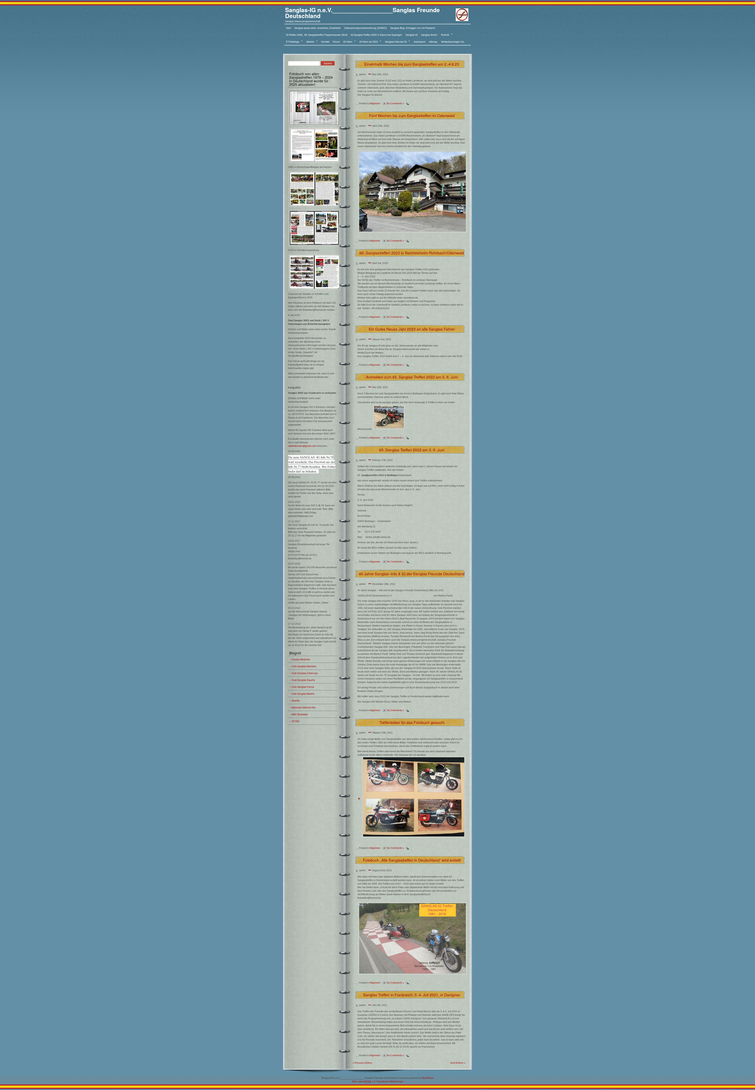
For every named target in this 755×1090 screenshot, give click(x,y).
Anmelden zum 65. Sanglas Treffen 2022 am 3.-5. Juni (412, 376)
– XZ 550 (294, 721)
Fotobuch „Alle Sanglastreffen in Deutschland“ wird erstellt (412, 860)
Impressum (419, 41)
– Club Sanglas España (302, 679)
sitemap (433, 41)
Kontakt (325, 41)
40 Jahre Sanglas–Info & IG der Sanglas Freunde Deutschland (412, 573)
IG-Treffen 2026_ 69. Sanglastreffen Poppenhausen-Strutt (316, 34)
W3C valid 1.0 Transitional (370, 1081)
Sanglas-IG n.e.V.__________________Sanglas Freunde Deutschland (362, 12)
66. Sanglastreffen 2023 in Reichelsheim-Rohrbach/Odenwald (411, 252)
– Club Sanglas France (302, 686)
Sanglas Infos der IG (395, 41)
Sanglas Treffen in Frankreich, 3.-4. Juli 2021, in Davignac (411, 994)
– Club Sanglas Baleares (303, 666)
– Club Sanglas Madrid (302, 693)
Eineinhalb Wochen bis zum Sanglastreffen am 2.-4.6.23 (411, 64)
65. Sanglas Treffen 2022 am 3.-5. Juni (411, 449)
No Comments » (395, 103)
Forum (336, 41)
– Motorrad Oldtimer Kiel (303, 707)
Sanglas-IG (412, 34)
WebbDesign (396, 1081)
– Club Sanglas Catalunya (304, 673)
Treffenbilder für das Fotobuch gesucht (411, 722)
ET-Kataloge (291, 41)
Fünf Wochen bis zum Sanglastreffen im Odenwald (412, 115)
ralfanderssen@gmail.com (302, 446)
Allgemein (374, 103)
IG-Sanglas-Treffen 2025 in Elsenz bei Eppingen (376, 34)
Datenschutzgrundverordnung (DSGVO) (365, 27)
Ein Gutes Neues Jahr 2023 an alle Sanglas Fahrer (412, 329)
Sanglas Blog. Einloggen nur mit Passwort (412, 27)
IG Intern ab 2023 (368, 41)
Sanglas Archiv (429, 34)
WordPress (428, 1078)
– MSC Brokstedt (299, 714)
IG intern (347, 41)
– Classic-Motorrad (300, 659)
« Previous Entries (362, 1063)
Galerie (309, 41)
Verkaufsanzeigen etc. (453, 41)
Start (288, 27)
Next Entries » (457, 1063)
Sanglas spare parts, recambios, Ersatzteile (318, 27)
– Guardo (295, 700)
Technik (444, 35)
